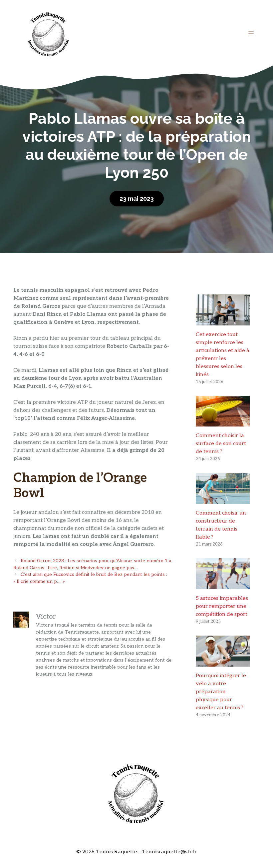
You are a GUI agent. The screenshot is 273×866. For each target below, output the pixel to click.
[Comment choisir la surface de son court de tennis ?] (223, 422)
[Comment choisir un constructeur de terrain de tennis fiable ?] (223, 500)
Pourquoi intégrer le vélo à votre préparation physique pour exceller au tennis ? (221, 692)
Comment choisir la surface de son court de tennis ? (221, 443)
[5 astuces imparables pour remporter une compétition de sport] (223, 585)
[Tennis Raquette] (48, 33)
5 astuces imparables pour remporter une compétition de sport (222, 606)
